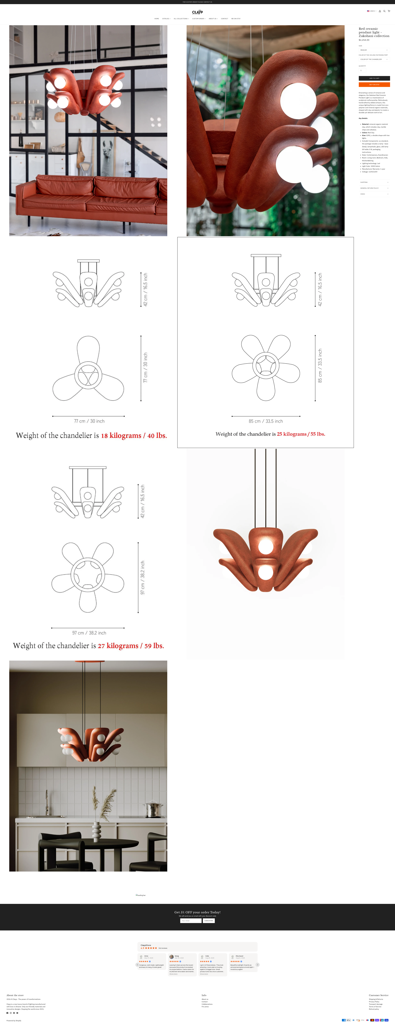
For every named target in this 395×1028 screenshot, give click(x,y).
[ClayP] (197, 11)
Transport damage (376, 1004)
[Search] (384, 11)
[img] (7, 1013)
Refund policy (374, 1009)
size (360, 46)
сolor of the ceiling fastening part (373, 55)
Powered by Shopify (14, 1021)
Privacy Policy (374, 1002)
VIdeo (362, 194)
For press (205, 1007)
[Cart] (389, 11)
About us (205, 999)
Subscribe (208, 921)
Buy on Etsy (374, 85)
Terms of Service (375, 1007)
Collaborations (207, 1004)
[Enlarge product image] (88, 130)
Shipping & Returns (376, 999)
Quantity (362, 66)
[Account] (380, 11)
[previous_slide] (137, 965)
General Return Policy (369, 188)
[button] (371, 11)
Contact (205, 1002)
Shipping (364, 182)
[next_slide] (258, 965)
